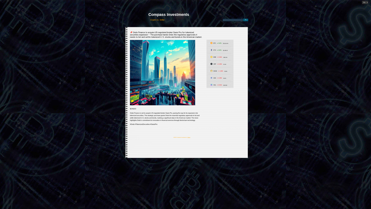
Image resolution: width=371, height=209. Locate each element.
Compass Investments (168, 14)
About (189, 137)
